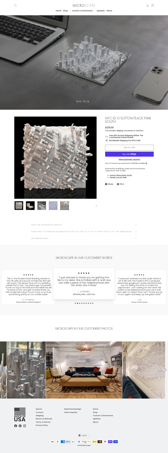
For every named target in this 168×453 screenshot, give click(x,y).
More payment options (129, 159)
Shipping (119, 131)
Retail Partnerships (72, 409)
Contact (39, 412)
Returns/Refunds (39, 238)
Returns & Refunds (44, 418)
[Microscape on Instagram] (24, 425)
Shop (65, 10)
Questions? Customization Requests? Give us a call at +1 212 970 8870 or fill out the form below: (81, 232)
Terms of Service (43, 422)
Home (58, 10)
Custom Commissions (82, 10)
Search (39, 409)
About (109, 10)
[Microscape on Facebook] (15, 425)
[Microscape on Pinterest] (20, 425)
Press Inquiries (70, 412)
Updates (101, 10)
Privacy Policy (42, 425)
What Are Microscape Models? (46, 225)
